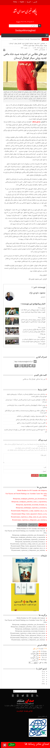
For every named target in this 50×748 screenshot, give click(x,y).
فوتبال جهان (17, 43)
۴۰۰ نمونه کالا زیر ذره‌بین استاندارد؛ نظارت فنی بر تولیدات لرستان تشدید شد (25, 431)
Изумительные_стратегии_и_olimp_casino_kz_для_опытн (28, 517)
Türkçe (15, 2)
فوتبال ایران (25, 43)
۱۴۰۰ (43, 682)
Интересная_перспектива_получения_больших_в (31, 505)
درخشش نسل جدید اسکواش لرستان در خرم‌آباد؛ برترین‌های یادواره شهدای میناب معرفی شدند (33, 341)
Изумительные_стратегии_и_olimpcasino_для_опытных (29, 520)
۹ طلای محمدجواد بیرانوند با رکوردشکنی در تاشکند (31, 416)
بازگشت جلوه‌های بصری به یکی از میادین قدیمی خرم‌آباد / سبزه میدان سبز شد (26, 401)
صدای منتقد (36, 122)
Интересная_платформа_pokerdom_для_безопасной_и (29, 499)
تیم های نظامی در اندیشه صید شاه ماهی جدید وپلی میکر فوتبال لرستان (25, 56)
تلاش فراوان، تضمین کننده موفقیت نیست (33, 426)
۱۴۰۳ (43, 676)
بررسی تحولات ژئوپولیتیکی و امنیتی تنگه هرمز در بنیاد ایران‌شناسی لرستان (27, 406)
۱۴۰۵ (43, 672)
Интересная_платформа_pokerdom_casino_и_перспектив (29, 502)
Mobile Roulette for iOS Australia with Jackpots (31, 490)
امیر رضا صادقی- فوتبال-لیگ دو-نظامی (34, 379)
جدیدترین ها (42, 525)
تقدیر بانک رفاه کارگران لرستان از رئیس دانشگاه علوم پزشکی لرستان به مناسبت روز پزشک (33, 332)
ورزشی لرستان (39, 45)
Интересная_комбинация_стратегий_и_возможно (31, 508)
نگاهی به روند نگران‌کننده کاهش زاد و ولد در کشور (31, 423)
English (22, 2)
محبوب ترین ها (33, 525)
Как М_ (38, 39)
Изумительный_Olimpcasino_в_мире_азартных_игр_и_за (28, 511)
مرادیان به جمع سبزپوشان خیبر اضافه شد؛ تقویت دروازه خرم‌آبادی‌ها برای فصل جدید (33, 311)
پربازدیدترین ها (22, 525)
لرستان (11, 43)
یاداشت (25, 45)
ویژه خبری (31, 45)
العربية (29, 2)
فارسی (35, 2)
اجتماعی (43, 43)
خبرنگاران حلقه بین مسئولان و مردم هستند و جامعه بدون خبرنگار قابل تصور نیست (26, 412)
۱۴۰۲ (43, 678)
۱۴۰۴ (43, 674)
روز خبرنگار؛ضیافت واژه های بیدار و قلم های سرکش (31, 420)
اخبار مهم (36, 43)
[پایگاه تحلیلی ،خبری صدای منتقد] (25, 12)
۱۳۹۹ (43, 684)
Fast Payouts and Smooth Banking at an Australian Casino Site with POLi (26, 495)
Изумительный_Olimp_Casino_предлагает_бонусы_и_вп (29, 514)
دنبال (11, 744)
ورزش (45, 45)
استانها (31, 43)
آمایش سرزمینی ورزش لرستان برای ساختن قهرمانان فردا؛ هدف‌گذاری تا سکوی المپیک (33, 321)
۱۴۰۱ (43, 680)
